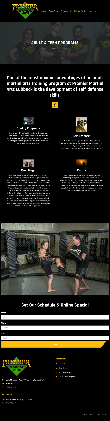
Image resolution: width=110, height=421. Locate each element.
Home (43, 11)
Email (3, 333)
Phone (3, 323)
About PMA (53, 11)
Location (93, 11)
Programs (64, 11)
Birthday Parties (80, 11)
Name (3, 312)
